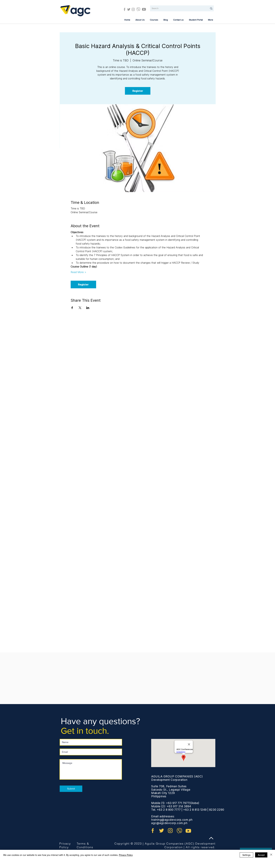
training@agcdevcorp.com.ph (172, 819)
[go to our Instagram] (170, 830)
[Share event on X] (79, 307)
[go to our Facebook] (153, 830)
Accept (261, 854)
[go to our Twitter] (161, 830)
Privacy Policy (65, 845)
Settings (246, 854)
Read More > (78, 272)
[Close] (271, 854)
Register (137, 90)
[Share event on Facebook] (72, 307)
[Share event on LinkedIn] (87, 307)
